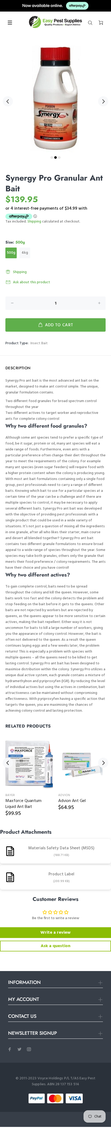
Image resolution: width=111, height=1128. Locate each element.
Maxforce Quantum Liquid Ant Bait (23, 803)
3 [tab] (59, 157)
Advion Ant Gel (72, 800)
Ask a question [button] (55, 946)
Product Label (61, 874)
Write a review (55, 932)
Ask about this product (31, 282)
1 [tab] (51, 157)
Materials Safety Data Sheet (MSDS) (61, 848)
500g (11, 253)
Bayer (10, 795)
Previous (8, 101)
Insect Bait (39, 343)
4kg (25, 253)
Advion (64, 795)
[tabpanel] (55, 98)
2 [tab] (55, 157)
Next (103, 101)
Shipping (34, 222)
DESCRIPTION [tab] (18, 368)
